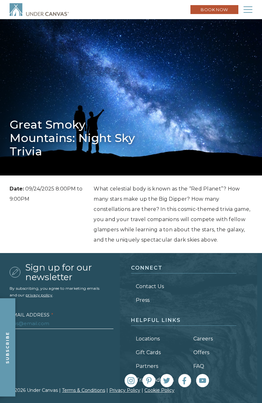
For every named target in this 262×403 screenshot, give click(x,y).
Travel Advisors (155, 380)
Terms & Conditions (83, 390)
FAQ (198, 366)
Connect (147, 268)
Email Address (31, 315)
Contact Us (150, 286)
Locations (148, 339)
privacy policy (39, 295)
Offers (201, 352)
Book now (214, 9)
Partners (147, 366)
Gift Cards (148, 352)
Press (143, 300)
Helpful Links (156, 320)
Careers (203, 339)
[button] (247, 9)
